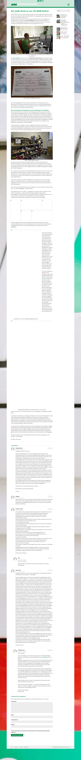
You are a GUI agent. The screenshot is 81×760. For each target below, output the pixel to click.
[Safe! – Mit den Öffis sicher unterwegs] (58, 37)
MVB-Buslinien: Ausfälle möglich (64, 28)
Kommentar (14, 701)
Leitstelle (44, 278)
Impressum (16, 747)
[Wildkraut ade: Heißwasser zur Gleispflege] (58, 16)
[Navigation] (68, 4)
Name (12, 715)
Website (13, 724)
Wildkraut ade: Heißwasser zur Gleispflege (64, 16)
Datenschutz (21, 747)
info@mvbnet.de (46, 657)
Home (12, 747)
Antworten (50, 448)
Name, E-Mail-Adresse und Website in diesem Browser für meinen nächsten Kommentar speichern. (30, 731)
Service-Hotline (16, 58)
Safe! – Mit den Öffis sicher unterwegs (65, 36)
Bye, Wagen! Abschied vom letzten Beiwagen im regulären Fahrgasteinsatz (65, 22)
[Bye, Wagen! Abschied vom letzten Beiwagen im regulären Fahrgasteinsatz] (58, 21)
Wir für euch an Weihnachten (64, 32)
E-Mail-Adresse (14, 719)
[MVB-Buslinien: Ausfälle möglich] (58, 29)
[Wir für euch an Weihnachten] (58, 33)
